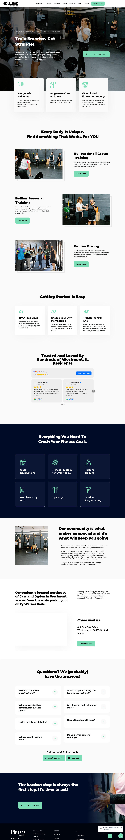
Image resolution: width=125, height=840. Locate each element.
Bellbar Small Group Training (39, 835)
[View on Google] (35, 383)
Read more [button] (37, 395)
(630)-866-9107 (55, 758)
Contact (87, 3)
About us (72, 3)
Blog (79, 3)
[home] (10, 4)
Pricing (64, 3)
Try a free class (98, 54)
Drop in (48, 3)
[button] (40, 3)
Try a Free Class (98, 3)
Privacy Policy (80, 835)
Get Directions (86, 644)
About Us (57, 834)
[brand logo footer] (18, 833)
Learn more (81, 174)
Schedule (57, 3)
